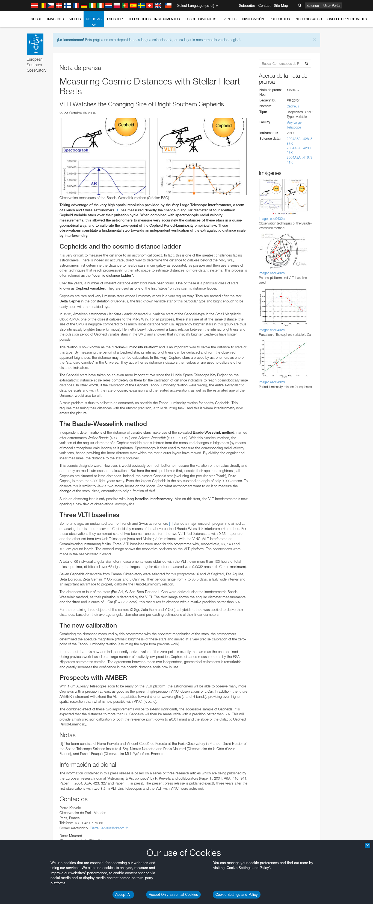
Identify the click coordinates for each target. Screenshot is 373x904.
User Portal (332, 5)
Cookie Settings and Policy (236, 894)
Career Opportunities (347, 19)
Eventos (229, 19)
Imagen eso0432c (272, 330)
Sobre (36, 19)
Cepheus (293, 106)
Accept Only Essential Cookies (173, 894)
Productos (280, 19)
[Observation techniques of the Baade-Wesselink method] (154, 156)
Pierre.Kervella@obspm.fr (109, 828)
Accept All (123, 894)
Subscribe (247, 5)
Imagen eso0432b (272, 273)
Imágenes (55, 19)
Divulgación (253, 19)
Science (312, 5)
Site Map (281, 5)
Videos (75, 19)
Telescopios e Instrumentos (154, 19)
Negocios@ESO (308, 19)
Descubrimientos (200, 19)
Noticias (94, 19)
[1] (118, 210)
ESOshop (115, 19)
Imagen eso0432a (272, 219)
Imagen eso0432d (272, 382)
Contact (264, 5)
